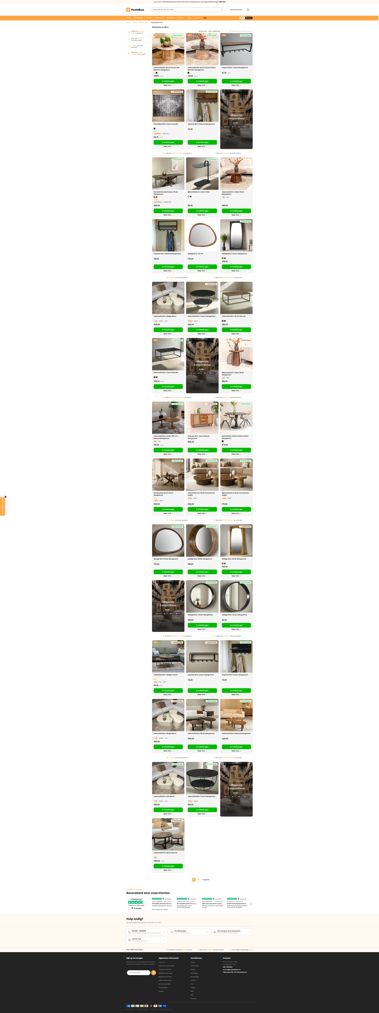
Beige (155, 682)
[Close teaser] (6, 497)
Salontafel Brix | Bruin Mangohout (201, 733)
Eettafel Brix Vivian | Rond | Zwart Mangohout (235, 437)
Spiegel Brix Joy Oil (195, 254)
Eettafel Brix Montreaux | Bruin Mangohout (166, 193)
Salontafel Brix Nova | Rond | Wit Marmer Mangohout (166, 69)
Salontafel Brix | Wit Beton (164, 796)
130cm (156, 500)
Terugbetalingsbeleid (143, 1009)
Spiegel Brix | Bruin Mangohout (166, 559)
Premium (194, 998)
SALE (192, 995)
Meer (135, 22)
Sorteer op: (203, 31)
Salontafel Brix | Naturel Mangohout (236, 733)
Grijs (160, 682)
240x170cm (165, 133)
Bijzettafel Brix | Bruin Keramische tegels (235, 494)
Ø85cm (190, 321)
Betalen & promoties (165, 977)
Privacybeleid (163, 988)
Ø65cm (196, 321)
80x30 (190, 498)
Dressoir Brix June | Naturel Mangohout (198, 437)
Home (128, 22)
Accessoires (195, 977)
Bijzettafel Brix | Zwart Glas (198, 192)
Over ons (161, 962)
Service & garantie (164, 984)
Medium (161, 321)
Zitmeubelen (195, 966)
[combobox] (187, 9)
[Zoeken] (222, 9)
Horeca (193, 980)
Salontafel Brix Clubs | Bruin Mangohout (233, 193)
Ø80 (224, 197)
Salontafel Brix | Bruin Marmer (234, 316)
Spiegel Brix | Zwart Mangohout (234, 254)
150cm (161, 500)
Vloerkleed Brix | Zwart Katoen (166, 124)
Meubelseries (143, 22)
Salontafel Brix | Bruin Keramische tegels (201, 494)
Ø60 (159, 441)
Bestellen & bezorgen (165, 973)
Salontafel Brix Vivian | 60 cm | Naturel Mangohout (166, 437)
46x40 (195, 498)
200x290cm (157, 133)
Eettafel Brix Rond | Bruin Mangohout (163, 494)
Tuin (192, 984)
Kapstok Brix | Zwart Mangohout (235, 68)
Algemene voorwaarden (166, 966)
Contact (161, 991)
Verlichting (194, 973)
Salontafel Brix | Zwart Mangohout (201, 316)
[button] (129, 18)
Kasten (193, 969)
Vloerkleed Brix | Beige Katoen (166, 675)
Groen (164, 682)
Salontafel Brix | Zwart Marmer (166, 372)
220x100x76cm (158, 202)
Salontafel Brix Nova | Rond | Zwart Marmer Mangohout (202, 69)
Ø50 (228, 197)
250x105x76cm (167, 202)
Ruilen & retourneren (165, 980)
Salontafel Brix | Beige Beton (165, 316)
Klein (166, 321)
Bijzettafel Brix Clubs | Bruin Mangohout (233, 374)
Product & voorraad (165, 969)
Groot (155, 321)
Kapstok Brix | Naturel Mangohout (201, 124)
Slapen (193, 988)
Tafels (193, 962)
